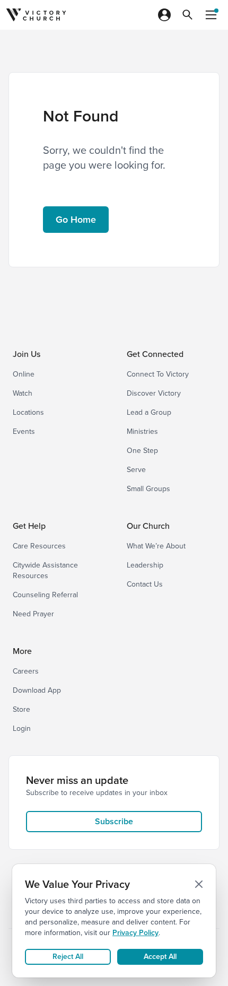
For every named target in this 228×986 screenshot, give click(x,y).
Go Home (76, 219)
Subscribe (114, 821)
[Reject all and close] (198, 884)
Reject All (67, 956)
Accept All (160, 956)
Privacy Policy (135, 932)
